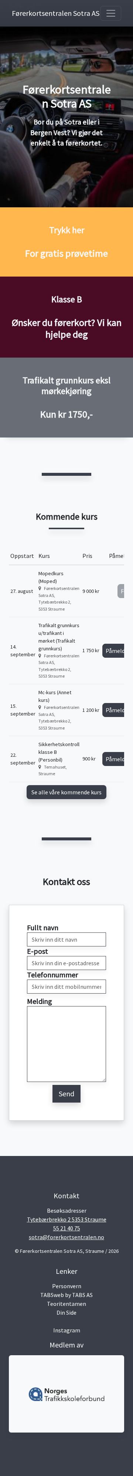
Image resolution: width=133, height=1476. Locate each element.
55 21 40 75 (66, 1228)
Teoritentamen (66, 1303)
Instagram (66, 1330)
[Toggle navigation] (110, 13)
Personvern (66, 1286)
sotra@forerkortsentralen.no (66, 1237)
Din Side (66, 1312)
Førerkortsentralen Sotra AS (41, 13)
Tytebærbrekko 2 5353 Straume (66, 1219)
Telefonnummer (52, 974)
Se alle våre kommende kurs (66, 792)
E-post (37, 951)
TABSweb (52, 1294)
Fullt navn (42, 927)
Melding (39, 1001)
